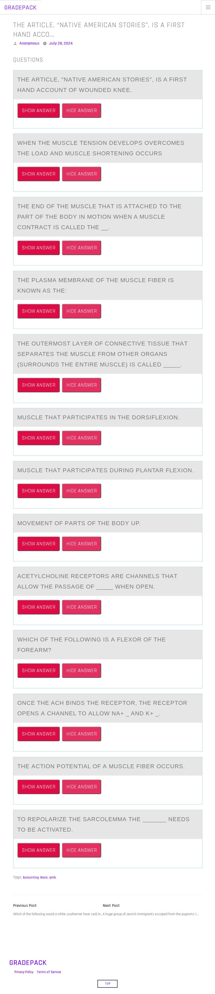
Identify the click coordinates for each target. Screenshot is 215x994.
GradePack (20, 8)
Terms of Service (49, 972)
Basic (44, 877)
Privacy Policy (23, 972)
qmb (52, 877)
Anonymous (29, 43)
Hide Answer (81, 110)
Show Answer (38, 110)
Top (107, 984)
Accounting (31, 877)
